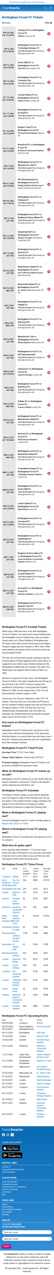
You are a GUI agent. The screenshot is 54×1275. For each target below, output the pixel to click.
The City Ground (16, 881)
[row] (27, 34)
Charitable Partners (9, 1184)
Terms (4, 1204)
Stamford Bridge (16, 960)
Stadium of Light (16, 928)
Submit (6, 1246)
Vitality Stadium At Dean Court (16, 920)
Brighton (5, 995)
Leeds (5, 989)
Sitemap (5, 1214)
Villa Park (16, 889)
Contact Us (6, 1167)
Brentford (6, 907)
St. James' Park (15, 947)
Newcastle (6, 944)
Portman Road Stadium (16, 901)
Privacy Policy (7, 1207)
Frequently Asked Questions (13, 1169)
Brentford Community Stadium (17, 910)
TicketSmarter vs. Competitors (14, 1187)
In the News (6, 1192)
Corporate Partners (9, 1182)
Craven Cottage (15, 966)
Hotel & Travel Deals (10, 1189)
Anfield (49, 837)
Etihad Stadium (16, 954)
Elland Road (15, 990)
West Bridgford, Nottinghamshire (9, 883)
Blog (4, 1194)
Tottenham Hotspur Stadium (17, 982)
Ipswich (5, 898)
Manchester (7, 933)
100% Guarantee (8, 1172)
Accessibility (7, 1212)
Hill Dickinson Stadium (16, 974)
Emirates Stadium (16, 1007)
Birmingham (7, 889)
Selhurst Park (16, 893)
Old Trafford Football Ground (16, 937)
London (5, 892)
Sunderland (7, 927)
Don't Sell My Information (12, 1209)
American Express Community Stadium (17, 999)
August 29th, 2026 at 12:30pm (15, 823)
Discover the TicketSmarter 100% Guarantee (27, 2)
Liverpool (6, 876)
